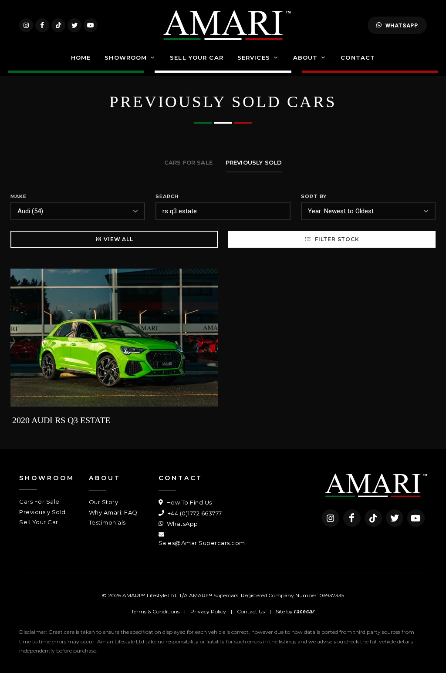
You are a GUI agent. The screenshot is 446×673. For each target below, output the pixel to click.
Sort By (314, 196)
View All (118, 239)
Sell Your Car (38, 521)
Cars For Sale (39, 501)
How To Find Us (188, 502)
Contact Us (251, 611)
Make (18, 196)
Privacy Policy (208, 611)
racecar (304, 612)
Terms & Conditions (155, 611)
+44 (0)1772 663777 (194, 513)
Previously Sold (42, 511)
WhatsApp (401, 25)
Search (167, 196)
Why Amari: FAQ (113, 512)
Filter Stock (336, 239)
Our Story (103, 501)
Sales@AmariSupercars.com (202, 542)
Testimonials (107, 522)
